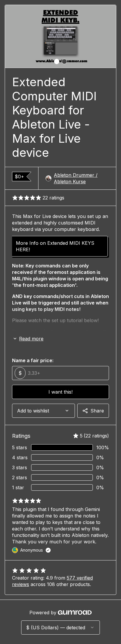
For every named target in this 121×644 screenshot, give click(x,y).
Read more (31, 339)
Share (97, 411)
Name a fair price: (32, 360)
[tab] (56, 61)
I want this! (60, 392)
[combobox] (43, 411)
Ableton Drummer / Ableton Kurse (76, 178)
